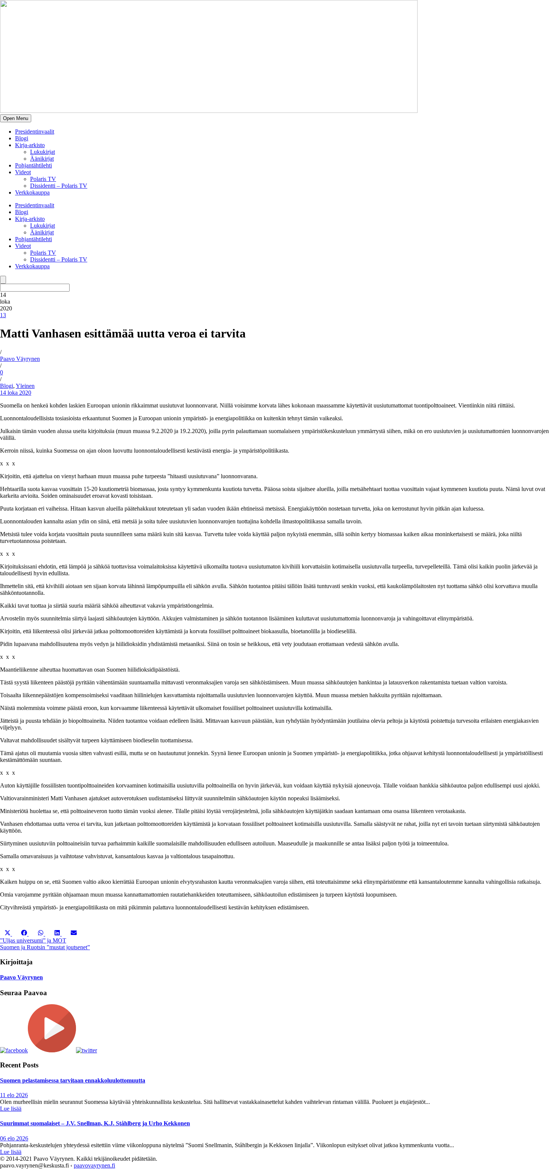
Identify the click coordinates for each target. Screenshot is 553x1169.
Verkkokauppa (32, 192)
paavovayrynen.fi (94, 1165)
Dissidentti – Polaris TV (58, 185)
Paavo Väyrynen (20, 359)
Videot (23, 172)
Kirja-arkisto (30, 145)
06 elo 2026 (14, 1138)
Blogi (21, 138)
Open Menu (15, 118)
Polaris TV (43, 179)
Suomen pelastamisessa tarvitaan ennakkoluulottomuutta (72, 1080)
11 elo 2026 (14, 1095)
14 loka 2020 (15, 392)
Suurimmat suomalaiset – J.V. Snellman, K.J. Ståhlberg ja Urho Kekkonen (95, 1123)
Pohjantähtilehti (33, 165)
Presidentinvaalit (34, 131)
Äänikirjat (42, 158)
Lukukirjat (42, 152)
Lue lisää (10, 1108)
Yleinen (25, 386)
